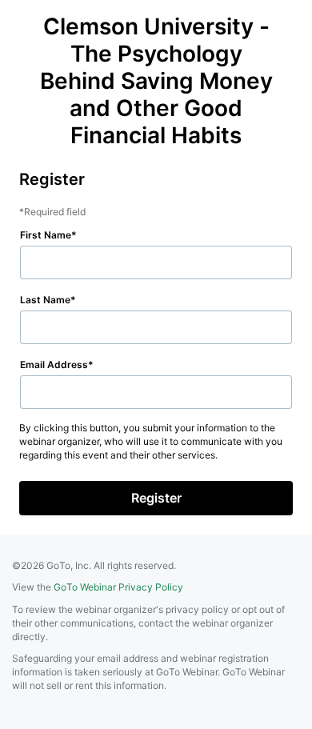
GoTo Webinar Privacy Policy (118, 587)
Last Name (45, 300)
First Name (45, 235)
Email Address (54, 364)
